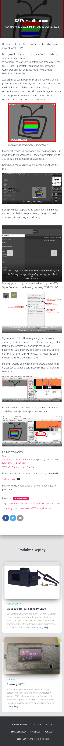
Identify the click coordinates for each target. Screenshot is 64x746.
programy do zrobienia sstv (16, 508)
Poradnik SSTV (21, 498)
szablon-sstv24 (8, 479)
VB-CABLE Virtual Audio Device (18, 467)
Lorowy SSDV (16, 684)
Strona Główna (19, 725)
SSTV (33, 508)
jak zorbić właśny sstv (39, 503)
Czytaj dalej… (43, 627)
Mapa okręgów (18, 732)
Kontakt (49, 732)
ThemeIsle (44, 739)
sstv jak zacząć (44, 508)
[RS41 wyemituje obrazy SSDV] (32, 580)
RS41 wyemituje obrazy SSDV (27, 608)
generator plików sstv (18, 503)
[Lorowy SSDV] (32, 655)
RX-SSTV (21, 463)
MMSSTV (7, 463)
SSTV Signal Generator (14, 459)
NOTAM (49, 725)
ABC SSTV (36, 725)
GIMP (5, 455)
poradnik (55, 503)
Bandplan (35, 732)
